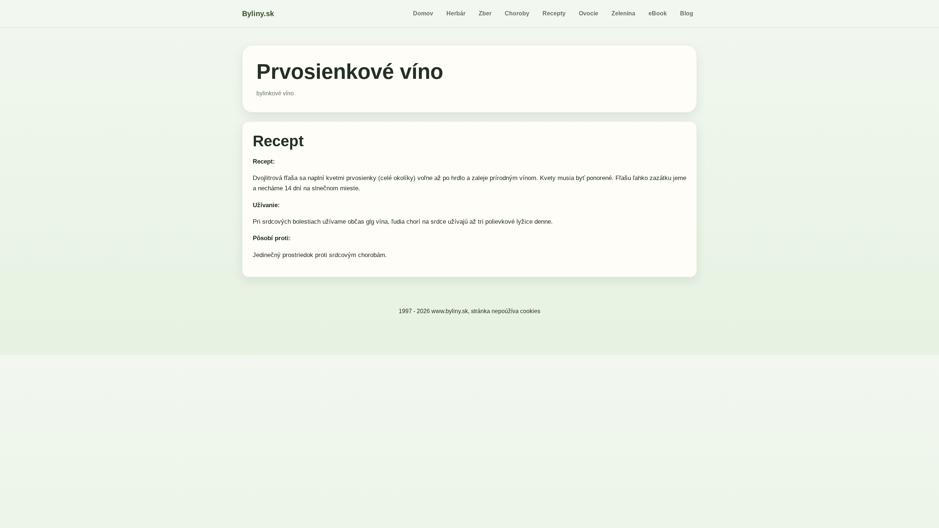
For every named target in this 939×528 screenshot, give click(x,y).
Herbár (455, 13)
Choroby (517, 13)
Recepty (554, 13)
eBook (657, 13)
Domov (423, 13)
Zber (485, 13)
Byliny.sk (258, 14)
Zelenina (623, 13)
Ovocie (588, 13)
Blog (686, 13)
